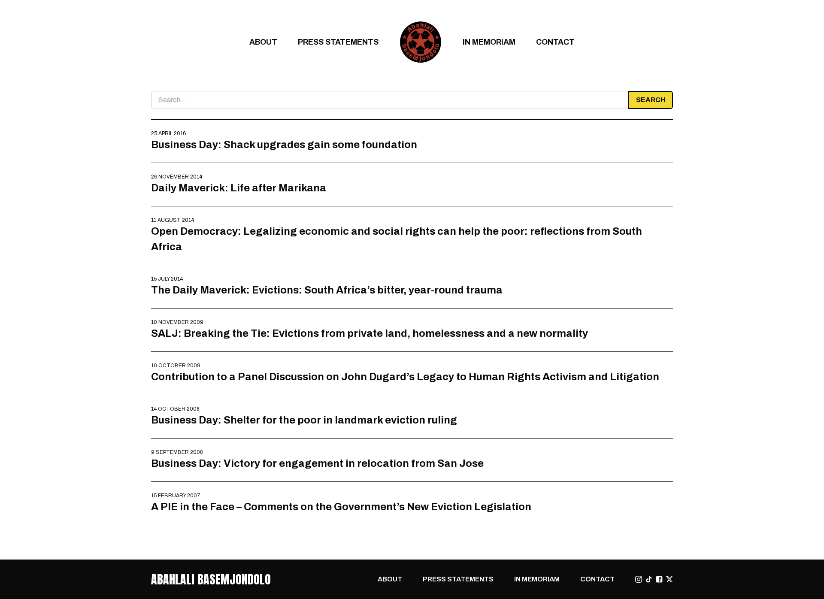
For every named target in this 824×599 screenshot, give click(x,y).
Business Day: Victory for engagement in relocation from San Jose (317, 463)
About (263, 42)
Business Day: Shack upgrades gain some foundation (284, 144)
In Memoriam (489, 42)
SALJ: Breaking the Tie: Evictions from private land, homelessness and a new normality (369, 333)
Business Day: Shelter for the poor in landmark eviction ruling (304, 420)
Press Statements (338, 42)
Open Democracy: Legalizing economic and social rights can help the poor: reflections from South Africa (396, 238)
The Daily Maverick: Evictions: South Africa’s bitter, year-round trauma (327, 290)
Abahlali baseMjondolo (211, 579)
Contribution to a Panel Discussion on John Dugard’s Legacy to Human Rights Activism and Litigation (405, 376)
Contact (555, 42)
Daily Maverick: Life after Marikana (238, 188)
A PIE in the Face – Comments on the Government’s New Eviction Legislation (341, 506)
